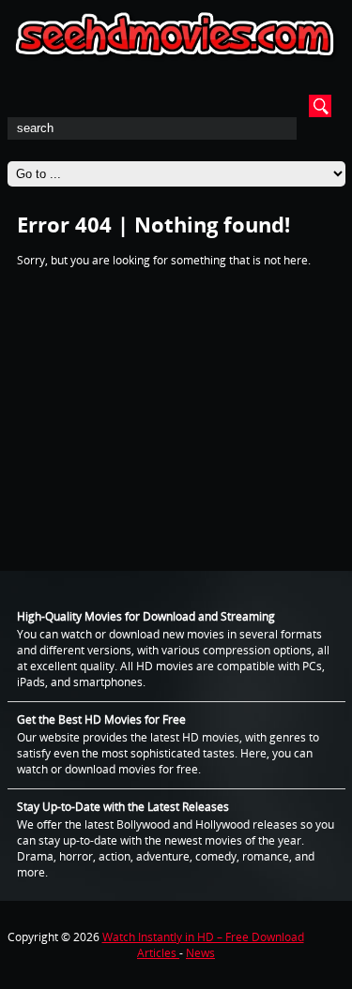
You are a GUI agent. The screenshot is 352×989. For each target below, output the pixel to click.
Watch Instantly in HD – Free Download (203, 937)
